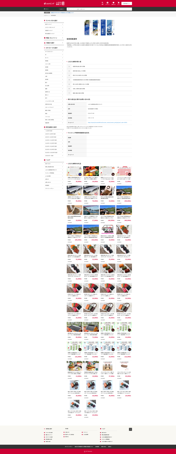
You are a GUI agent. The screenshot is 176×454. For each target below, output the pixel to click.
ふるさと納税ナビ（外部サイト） (107, 441)
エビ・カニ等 (47, 64)
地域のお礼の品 (48, 104)
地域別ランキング (48, 30)
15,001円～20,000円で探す (51, 143)
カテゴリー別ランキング (50, 27)
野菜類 (46, 70)
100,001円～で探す (49, 155)
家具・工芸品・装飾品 (49, 119)
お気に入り (113, 4)
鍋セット (47, 95)
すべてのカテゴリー (49, 51)
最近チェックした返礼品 (69, 434)
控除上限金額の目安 (49, 166)
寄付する (66, 436)
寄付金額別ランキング (49, 33)
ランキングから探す (49, 432)
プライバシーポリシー (49, 188)
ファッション (47, 116)
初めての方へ (48, 163)
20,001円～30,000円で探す (51, 146)
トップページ (46, 15)
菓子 (46, 82)
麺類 (46, 88)
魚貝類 (46, 67)
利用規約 (47, 185)
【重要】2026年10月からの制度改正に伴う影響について (62, 12)
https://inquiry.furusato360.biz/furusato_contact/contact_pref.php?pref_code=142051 (107, 122)
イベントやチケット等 (49, 101)
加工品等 (47, 85)
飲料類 (46, 79)
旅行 (46, 98)
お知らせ (47, 179)
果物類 (46, 60)
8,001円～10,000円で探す (50, 137)
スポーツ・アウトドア (49, 107)
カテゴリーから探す (49, 437)
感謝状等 (47, 122)
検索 (102, 4)
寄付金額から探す (49, 439)
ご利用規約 (97, 446)
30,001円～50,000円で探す (51, 149)
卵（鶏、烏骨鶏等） (48, 73)
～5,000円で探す (48, 130)
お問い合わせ (48, 182)
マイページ (107, 4)
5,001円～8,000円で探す (50, 134)
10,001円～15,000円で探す (51, 140)
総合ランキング (48, 24)
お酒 (46, 76)
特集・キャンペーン (51, 38)
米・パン (46, 57)
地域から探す (50, 43)
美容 (46, 113)
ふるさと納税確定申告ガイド (51, 170)
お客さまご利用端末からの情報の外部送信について (84, 446)
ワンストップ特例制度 (49, 173)
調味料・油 (47, 91)
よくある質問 (48, 176)
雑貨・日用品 (48, 110)
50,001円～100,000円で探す (51, 152)
